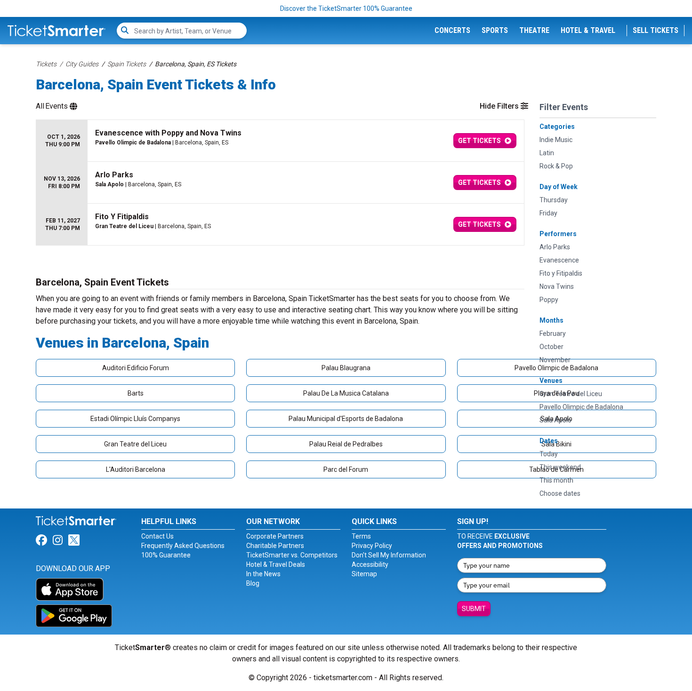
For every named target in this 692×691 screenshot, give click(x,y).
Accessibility (370, 564)
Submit (474, 608)
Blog (252, 583)
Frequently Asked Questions (183, 545)
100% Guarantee (166, 555)
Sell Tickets (655, 30)
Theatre (534, 30)
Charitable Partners (275, 545)
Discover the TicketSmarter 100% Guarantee (346, 8)
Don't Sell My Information (389, 555)
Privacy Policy (372, 545)
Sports (495, 30)
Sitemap (364, 574)
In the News (263, 574)
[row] (280, 141)
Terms (361, 536)
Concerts (452, 30)
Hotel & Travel (588, 30)
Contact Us (157, 536)
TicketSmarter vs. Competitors (292, 555)
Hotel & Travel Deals (275, 564)
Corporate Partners (275, 536)
